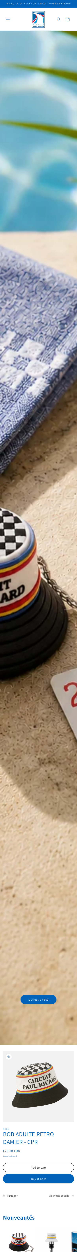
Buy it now (38, 1179)
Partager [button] (12, 1195)
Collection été (38, 999)
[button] (8, 19)
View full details (59, 1195)
